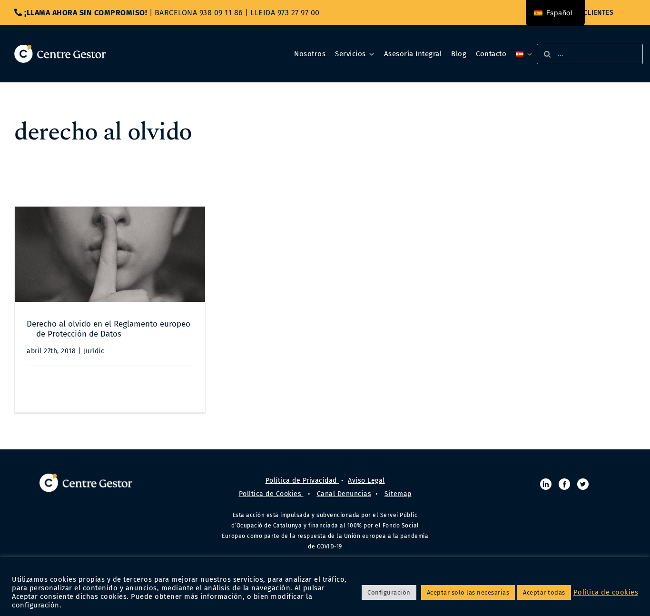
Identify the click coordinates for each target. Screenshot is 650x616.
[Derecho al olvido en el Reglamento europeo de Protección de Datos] (110, 254)
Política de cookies (606, 592)
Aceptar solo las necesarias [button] (468, 592)
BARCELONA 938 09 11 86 (199, 12)
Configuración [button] (389, 592)
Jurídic (94, 351)
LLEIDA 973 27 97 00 (285, 12)
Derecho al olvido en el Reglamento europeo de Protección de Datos (108, 329)
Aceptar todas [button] (544, 592)
